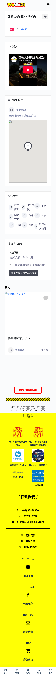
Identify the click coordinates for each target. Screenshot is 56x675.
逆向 (18, 225)
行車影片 (16, 207)
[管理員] (44, 332)
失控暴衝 (19, 350)
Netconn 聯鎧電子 (38, 464)
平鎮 (43, 206)
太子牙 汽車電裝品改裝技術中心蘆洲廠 (38, 443)
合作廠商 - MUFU (18, 464)
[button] (48, 4)
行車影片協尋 (43, 226)
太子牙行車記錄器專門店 (18, 443)
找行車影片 (30, 207)
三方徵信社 (38, 485)
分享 (31, 215)
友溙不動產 (18, 476)
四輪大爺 (16, 217)
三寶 (43, 215)
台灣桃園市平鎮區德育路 (22, 115)
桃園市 (23, 29)
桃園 (31, 225)
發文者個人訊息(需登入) (23, 273)
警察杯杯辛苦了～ (19, 338)
